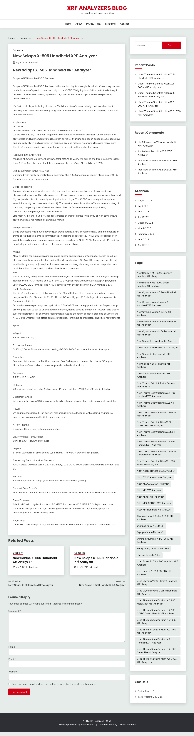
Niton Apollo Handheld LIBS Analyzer (155, 471)
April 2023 (143, 217)
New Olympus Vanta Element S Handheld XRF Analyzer (153, 304)
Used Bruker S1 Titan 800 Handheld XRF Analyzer (157, 563)
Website (13, 671)
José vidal (143, 160)
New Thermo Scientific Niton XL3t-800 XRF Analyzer (156, 414)
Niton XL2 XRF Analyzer (149, 490)
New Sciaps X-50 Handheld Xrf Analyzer (157, 347)
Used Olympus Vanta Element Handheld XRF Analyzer (157, 583)
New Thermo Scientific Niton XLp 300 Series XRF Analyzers (156, 463)
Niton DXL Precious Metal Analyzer (154, 477)
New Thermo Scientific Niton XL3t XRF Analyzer (156, 434)
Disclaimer (110, 23)
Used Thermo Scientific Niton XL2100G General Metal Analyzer (156, 651)
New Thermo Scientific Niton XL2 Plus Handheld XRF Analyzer (156, 395)
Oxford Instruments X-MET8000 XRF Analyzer (155, 540)
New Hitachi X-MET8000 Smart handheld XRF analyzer (153, 284)
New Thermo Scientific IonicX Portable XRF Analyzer (156, 385)
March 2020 (144, 228)
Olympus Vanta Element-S (150, 532)
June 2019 (143, 239)
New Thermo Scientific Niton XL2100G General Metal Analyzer (156, 453)
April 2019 (143, 244)
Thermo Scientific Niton (148, 555)
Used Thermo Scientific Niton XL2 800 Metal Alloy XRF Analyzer (156, 602)
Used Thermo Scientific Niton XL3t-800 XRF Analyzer (156, 622)
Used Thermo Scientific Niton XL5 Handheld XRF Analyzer (154, 641)
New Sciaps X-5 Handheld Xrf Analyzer (157, 341)
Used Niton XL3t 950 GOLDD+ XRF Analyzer (154, 573)
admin (34, 62)
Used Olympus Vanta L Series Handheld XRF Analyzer (157, 592)
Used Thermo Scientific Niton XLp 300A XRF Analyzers (157, 660)
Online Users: (145, 691)
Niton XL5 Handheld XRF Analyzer (154, 509)
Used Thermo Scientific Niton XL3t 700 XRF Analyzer (156, 631)
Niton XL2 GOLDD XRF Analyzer (153, 483)
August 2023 (145, 200)
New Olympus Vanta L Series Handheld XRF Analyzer (157, 323)
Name (12, 646)
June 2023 (143, 211)
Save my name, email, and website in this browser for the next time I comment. (54, 683)
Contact (124, 23)
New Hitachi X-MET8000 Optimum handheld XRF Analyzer (154, 275)
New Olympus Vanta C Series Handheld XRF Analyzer (157, 294)
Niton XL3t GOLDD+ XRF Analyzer (154, 503)
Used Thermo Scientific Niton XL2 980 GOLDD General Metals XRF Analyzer (156, 612)
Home (68, 23)
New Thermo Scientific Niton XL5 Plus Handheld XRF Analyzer (156, 443)
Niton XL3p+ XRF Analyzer (150, 496)
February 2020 (146, 233)
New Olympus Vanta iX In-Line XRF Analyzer (154, 314)
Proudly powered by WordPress (76, 724)
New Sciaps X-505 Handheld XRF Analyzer (154, 356)
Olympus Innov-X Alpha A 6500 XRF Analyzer (155, 518)
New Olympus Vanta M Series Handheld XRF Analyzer (157, 333)
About (78, 23)
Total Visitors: (145, 696)
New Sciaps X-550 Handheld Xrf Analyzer (96, 560)
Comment (14, 610)
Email (12, 659)
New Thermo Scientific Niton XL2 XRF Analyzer (156, 404)
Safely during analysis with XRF (153, 548)
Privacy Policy (93, 23)
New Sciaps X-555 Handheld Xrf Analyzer (35, 560)
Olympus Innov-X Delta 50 (150, 526)
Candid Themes (127, 724)
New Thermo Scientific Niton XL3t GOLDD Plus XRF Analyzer (154, 424)
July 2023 (143, 205)
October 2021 (145, 222)
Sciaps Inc (18, 50)
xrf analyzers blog (97, 8)
